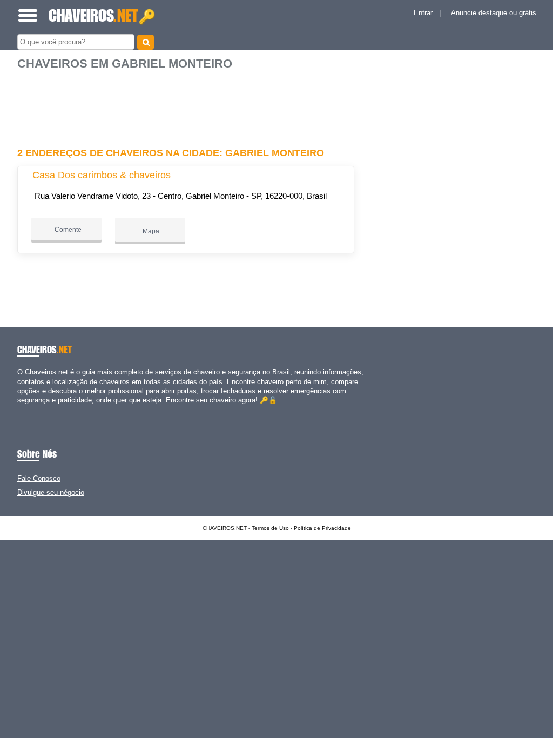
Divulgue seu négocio (50, 492)
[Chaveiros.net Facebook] (19, 409)
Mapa (150, 231)
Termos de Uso (270, 528)
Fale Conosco (38, 478)
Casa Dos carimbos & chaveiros (101, 175)
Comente (67, 229)
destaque (492, 13)
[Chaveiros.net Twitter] (24, 409)
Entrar (423, 13)
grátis (527, 13)
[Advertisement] (187, 104)
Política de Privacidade (322, 528)
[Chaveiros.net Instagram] (29, 409)
